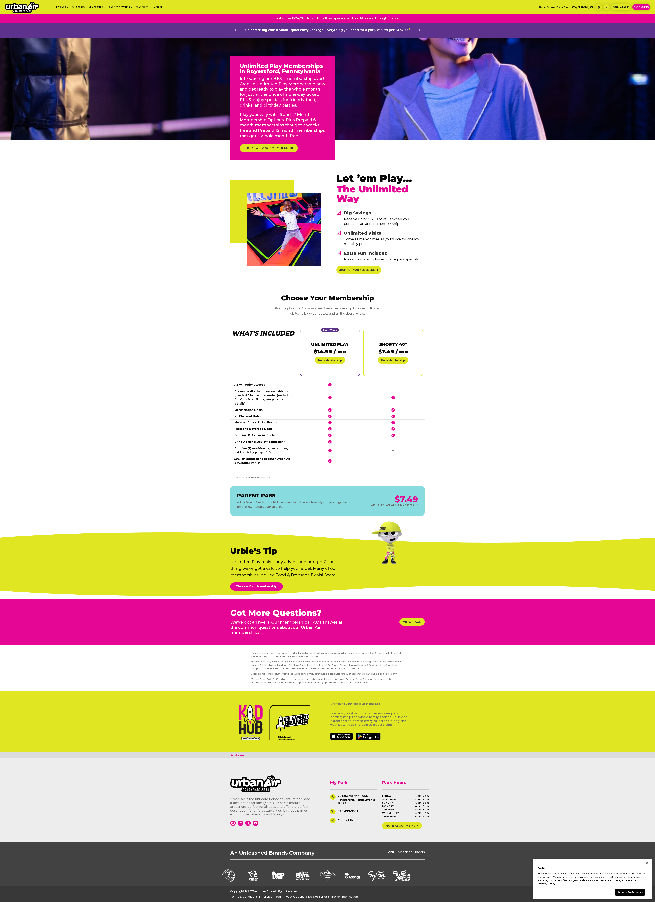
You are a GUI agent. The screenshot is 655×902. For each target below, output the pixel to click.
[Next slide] (419, 30)
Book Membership (330, 360)
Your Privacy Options (290, 897)
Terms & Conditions (244, 897)
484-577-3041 (348, 811)
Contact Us (346, 820)
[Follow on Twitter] (248, 823)
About (158, 7)
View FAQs (412, 622)
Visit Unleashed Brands (406, 852)
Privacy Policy (546, 883)
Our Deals (78, 7)
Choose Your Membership (256, 586)
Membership (95, 7)
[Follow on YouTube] (255, 823)
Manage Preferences (630, 892)
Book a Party (621, 7)
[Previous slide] (235, 30)
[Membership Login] (606, 7)
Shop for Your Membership (358, 269)
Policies (266, 897)
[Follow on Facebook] (233, 823)
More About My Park (401, 825)
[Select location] (599, 7)
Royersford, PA (583, 7)
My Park (61, 7)
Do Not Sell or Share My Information (333, 897)
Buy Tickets (641, 7)
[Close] (647, 863)
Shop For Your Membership (268, 148)
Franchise (142, 7)
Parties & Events (119, 7)
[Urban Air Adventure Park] (277, 783)
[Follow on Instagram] (240, 823)
